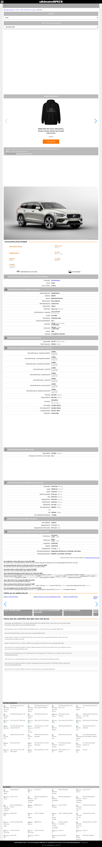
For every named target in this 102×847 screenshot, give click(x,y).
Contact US (57, 845)
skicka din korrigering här (92, 557)
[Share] (97, 5)
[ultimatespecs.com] (51, 1)
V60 (22, 10)
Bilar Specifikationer (9, 10)
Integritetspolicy (50, 845)
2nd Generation (55, 280)
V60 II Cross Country (30, 10)
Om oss (44, 845)
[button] (96, 121)
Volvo (17, 10)
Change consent (85, 842)
